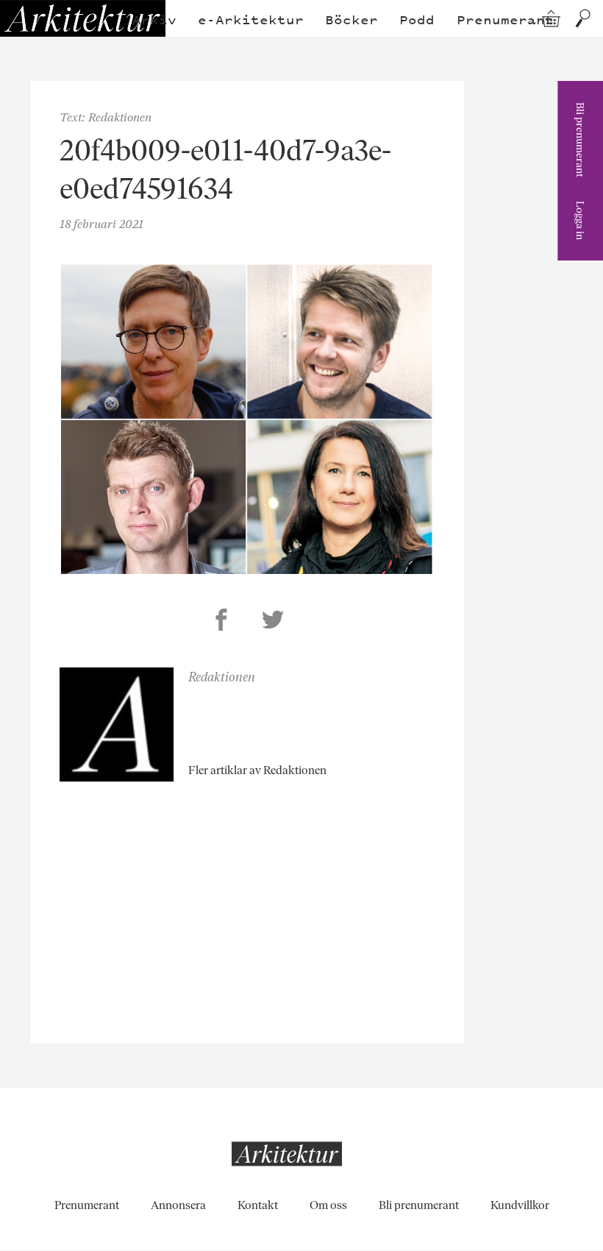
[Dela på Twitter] (273, 622)
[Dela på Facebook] (221, 622)
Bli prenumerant (580, 139)
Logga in (580, 220)
